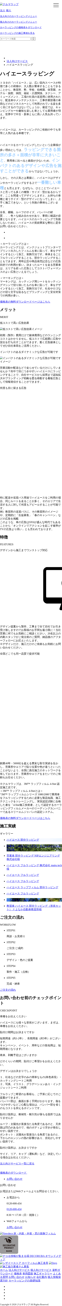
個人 (8, 10)
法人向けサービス (17, 61)
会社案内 (41, 1277)
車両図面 (27, 1273)
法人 (2, 10)
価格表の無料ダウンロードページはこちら (25, 301)
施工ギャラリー (43, 1273)
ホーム (4, 1270)
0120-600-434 (14, 1209)
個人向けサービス (41, 1270)
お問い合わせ (14, 1227)
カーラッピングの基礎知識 (24, 1280)
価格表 (18, 1273)
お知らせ (30, 1277)
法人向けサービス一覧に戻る (17, 1163)
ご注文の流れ (8, 989)
